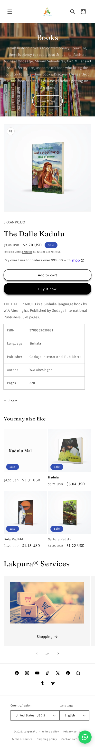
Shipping (27, 251)
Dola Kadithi (13, 539)
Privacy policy (72, 731)
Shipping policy (47, 739)
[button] (9, 11)
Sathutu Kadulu (59, 539)
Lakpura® (30, 731)
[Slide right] (58, 653)
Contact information (74, 739)
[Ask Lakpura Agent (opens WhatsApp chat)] (85, 737)
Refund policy (50, 731)
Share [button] (13, 401)
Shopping (45, 636)
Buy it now (47, 289)
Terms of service (22, 739)
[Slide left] (36, 653)
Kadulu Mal (20, 450)
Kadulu (53, 477)
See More (47, 101)
